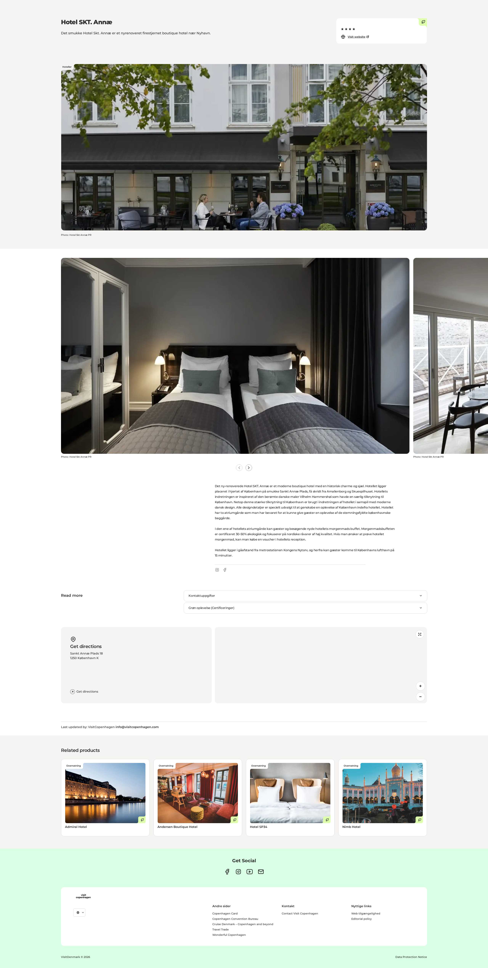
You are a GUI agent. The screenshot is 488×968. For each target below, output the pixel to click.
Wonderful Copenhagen (229, 935)
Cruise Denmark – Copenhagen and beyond (242, 924)
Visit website (356, 36)
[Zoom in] (420, 686)
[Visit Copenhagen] (83, 896)
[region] (321, 665)
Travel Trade (220, 929)
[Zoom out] (420, 696)
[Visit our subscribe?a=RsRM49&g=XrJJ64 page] (261, 871)
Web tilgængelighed (365, 913)
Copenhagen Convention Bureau (235, 919)
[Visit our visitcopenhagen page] (227, 871)
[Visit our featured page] (249, 871)
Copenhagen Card (225, 913)
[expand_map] (420, 634)
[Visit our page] (238, 871)
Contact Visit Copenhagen (300, 913)
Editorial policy (361, 919)
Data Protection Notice (411, 957)
